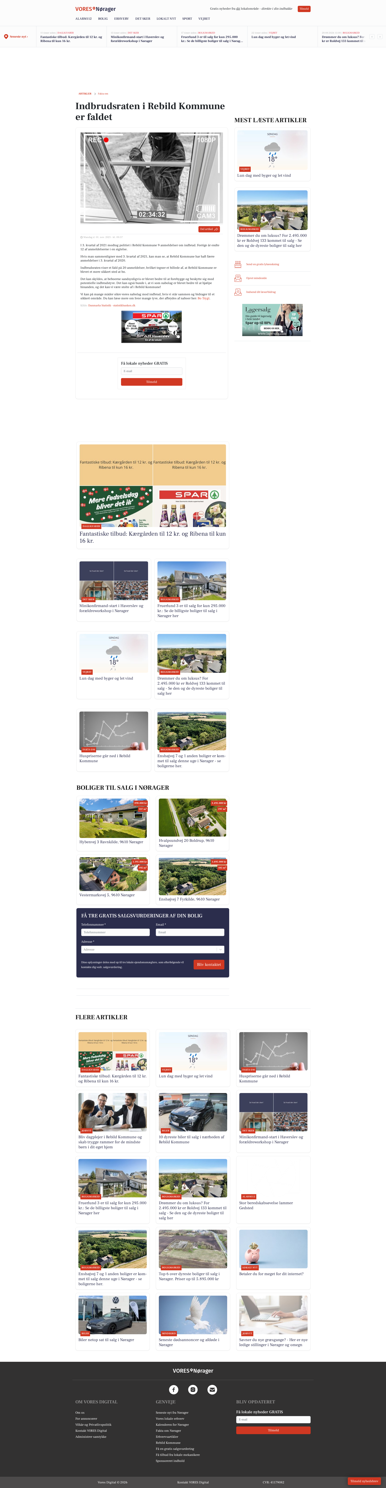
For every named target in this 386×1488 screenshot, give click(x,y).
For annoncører (86, 1419)
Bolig (103, 19)
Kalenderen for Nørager (172, 1425)
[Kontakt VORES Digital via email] (212, 1390)
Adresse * (87, 942)
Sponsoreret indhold (170, 1461)
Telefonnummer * (93, 925)
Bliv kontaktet (209, 964)
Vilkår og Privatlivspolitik (93, 1425)
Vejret (204, 19)
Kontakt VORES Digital (91, 1431)
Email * (161, 925)
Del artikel (206, 229)
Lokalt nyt (166, 19)
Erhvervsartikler (167, 1437)
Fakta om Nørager (168, 1431)
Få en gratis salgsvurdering (175, 1449)
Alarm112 (83, 19)
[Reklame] (151, 327)
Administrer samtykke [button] (90, 1437)
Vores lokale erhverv (170, 1419)
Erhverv (121, 19)
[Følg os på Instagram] (193, 1390)
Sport (187, 19)
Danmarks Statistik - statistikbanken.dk (111, 305)
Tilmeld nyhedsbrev (364, 1481)
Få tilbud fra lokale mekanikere (178, 1455)
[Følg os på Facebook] (174, 1390)
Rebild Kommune (168, 1443)
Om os (79, 1413)
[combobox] (83, 949)
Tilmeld (304, 9)
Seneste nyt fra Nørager (172, 1413)
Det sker (142, 19)
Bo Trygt (203, 298)
